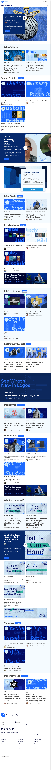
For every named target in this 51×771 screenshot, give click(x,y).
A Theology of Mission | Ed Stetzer (10, 142)
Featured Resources (38, 62)
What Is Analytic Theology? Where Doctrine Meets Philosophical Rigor (12, 667)
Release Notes (27, 182)
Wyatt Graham (32, 430)
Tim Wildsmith (32, 247)
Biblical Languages (9, 309)
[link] (47, 5)
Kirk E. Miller (9, 146)
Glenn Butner (9, 647)
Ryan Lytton (5, 104)
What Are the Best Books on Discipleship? (14, 269)
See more (21, 78)
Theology (6, 420)
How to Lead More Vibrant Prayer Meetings (34, 364)
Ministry (7, 16)
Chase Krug (8, 72)
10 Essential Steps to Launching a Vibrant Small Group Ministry (13, 364)
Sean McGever (31, 315)
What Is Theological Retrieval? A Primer (35, 643)
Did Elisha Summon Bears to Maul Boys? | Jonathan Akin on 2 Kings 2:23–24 (13, 602)
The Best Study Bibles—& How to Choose (36, 245)
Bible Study (29, 62)
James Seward (32, 70)
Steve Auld (9, 22)
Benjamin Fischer (32, 703)
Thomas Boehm (9, 703)
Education (6, 453)
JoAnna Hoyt (31, 459)
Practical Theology (9, 62)
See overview (25, 676)
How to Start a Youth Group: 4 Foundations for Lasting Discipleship (36, 312)
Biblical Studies (30, 420)
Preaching (29, 98)
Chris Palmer (9, 482)
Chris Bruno (8, 338)
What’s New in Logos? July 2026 (22, 396)
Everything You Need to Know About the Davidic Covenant (35, 425)
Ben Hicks (8, 313)
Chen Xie (8, 219)
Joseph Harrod (9, 459)
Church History (5, 123)
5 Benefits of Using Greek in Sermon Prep (14, 311)
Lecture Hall (26, 179)
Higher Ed (3, 98)
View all (28, 344)
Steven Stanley (9, 270)
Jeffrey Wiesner (9, 369)
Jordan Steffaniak (32, 645)
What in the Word (8, 515)
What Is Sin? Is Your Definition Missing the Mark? (14, 425)
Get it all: (38, 182)
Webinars (35, 181)
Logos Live (7, 136)
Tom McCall (8, 670)
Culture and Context (39, 211)
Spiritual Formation (15, 16)
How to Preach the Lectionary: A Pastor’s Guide (37, 100)
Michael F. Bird (32, 219)
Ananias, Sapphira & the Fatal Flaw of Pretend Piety (13, 68)
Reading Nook (27, 181)
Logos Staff (9, 398)
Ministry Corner (27, 178)
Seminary (9, 98)
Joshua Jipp (5, 129)
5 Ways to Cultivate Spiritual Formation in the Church (11, 19)
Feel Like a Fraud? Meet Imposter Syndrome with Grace (12, 480)
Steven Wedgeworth (33, 102)
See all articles (21, 405)
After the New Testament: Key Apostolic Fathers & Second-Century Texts (12, 127)
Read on (7, 31)
